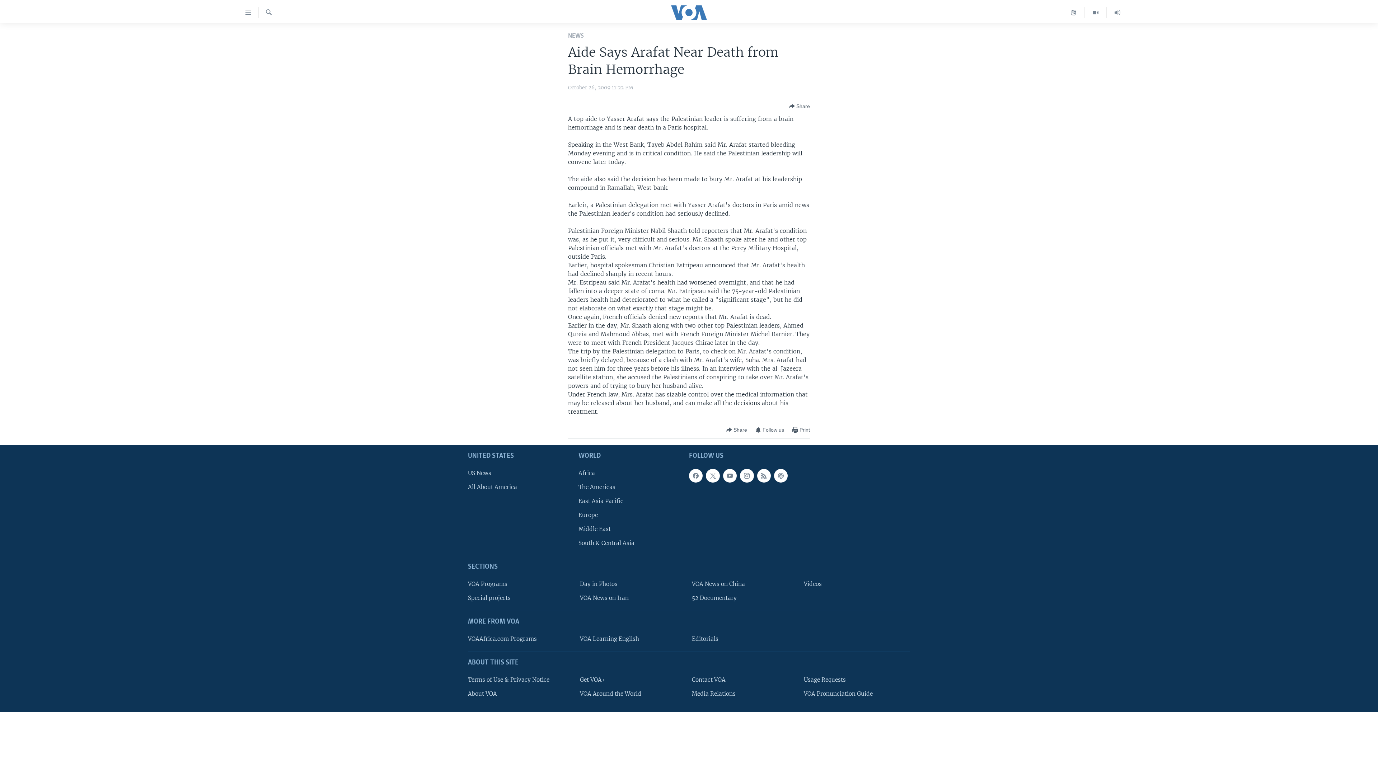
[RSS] (764, 476)
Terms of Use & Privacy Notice (508, 679)
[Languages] (1074, 12)
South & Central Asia (606, 543)
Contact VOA (709, 679)
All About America (492, 487)
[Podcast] (781, 476)
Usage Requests (825, 679)
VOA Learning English (609, 638)
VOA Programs (487, 584)
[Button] (799, 106)
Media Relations (714, 693)
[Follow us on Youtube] (730, 476)
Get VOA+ (592, 679)
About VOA (482, 693)
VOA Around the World (610, 693)
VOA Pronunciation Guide (838, 693)
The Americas (596, 487)
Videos (813, 584)
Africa (586, 473)
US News (479, 473)
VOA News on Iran (604, 598)
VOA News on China (718, 584)
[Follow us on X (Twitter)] (713, 476)
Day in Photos (599, 584)
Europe (588, 515)
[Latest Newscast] (1117, 12)
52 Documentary (714, 598)
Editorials (705, 638)
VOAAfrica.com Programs (502, 638)
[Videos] (1096, 12)
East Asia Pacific (600, 501)
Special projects (489, 598)
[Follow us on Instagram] (747, 476)
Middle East (594, 529)
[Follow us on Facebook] (696, 476)
